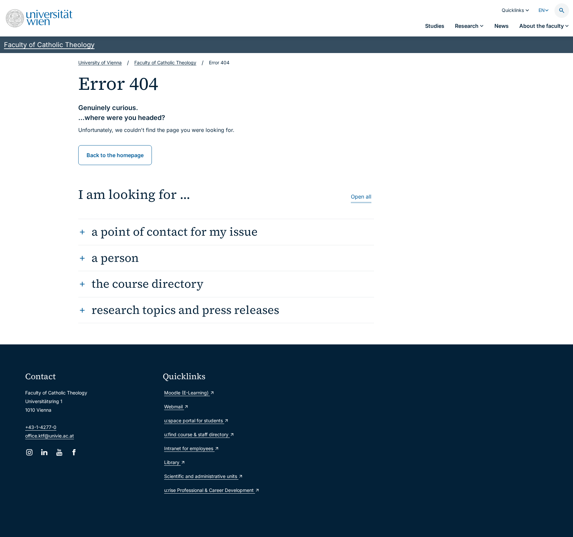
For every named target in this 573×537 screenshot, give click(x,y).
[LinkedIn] (44, 452)
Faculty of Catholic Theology (49, 45)
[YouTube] (59, 452)
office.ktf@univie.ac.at (49, 436)
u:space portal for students (194, 420)
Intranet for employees (189, 448)
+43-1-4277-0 (40, 427)
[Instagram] (29, 452)
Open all (361, 196)
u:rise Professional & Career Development (209, 490)
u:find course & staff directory (197, 434)
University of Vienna (100, 62)
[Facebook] (74, 452)
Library (172, 462)
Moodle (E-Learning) (187, 392)
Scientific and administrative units (201, 476)
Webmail (174, 406)
